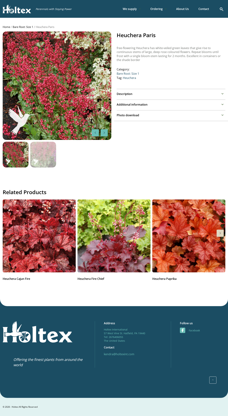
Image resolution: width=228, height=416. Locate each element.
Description (124, 94)
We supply (130, 9)
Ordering (156, 9)
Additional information (132, 104)
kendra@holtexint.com (119, 354)
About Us (182, 9)
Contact (203, 9)
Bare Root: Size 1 (23, 27)
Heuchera (129, 78)
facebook (194, 330)
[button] (104, 132)
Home (6, 27)
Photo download (128, 115)
